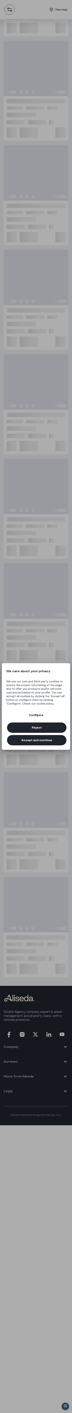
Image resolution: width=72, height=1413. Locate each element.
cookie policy (45, 703)
